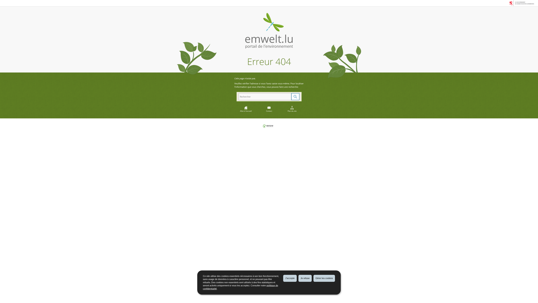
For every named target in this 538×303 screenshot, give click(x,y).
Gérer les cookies (324, 278)
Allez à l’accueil (246, 111)
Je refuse (305, 278)
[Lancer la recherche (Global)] (295, 96)
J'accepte (290, 278)
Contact (269, 111)
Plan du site (292, 111)
